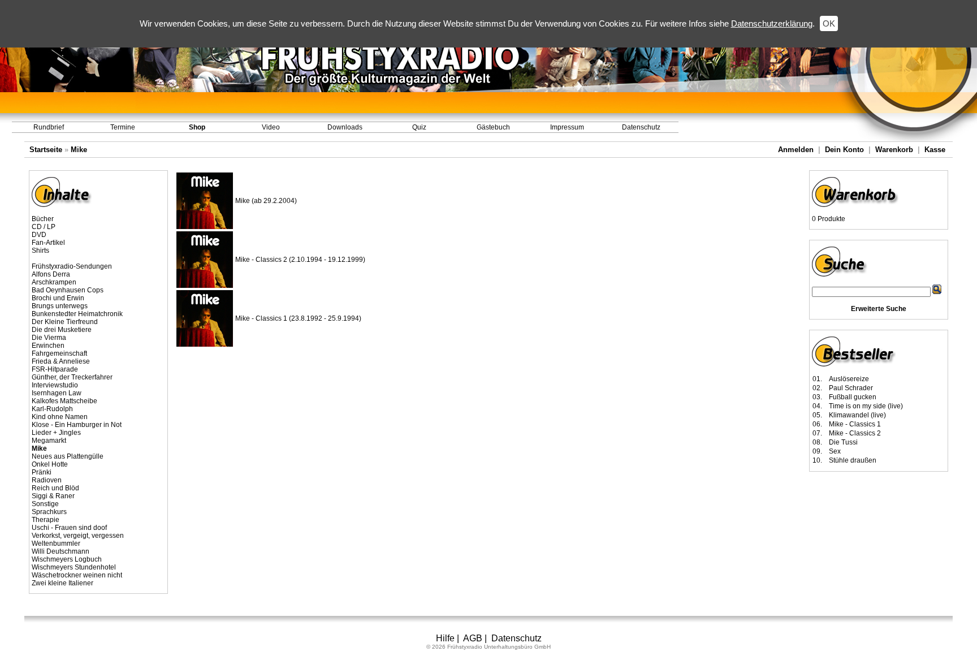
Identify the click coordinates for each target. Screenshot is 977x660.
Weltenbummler (56, 543)
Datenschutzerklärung (771, 23)
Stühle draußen (852, 460)
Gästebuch (493, 127)
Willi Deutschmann (60, 551)
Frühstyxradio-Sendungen (72, 266)
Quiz (419, 127)
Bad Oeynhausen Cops (67, 290)
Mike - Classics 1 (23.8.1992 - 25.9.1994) (298, 318)
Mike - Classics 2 (855, 433)
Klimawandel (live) (857, 415)
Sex (835, 451)
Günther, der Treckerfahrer (72, 377)
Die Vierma (49, 338)
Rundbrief (48, 127)
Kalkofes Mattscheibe (64, 401)
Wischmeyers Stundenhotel (74, 567)
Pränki (41, 472)
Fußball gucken (852, 397)
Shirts (40, 250)
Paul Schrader (851, 388)
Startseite (45, 149)
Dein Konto (844, 149)
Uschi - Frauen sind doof (69, 528)
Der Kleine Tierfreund (65, 322)
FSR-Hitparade (55, 369)
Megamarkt (49, 441)
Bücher (43, 219)
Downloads (344, 127)
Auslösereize (849, 379)
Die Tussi (843, 442)
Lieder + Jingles (56, 433)
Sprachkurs (49, 512)
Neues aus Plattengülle (67, 456)
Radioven (47, 480)
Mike (79, 149)
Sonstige (45, 504)
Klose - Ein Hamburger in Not (77, 425)
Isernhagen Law (56, 393)
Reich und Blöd (55, 488)
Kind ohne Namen (60, 417)
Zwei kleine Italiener (62, 583)
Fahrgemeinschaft (59, 353)
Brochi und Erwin (58, 298)
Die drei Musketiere (62, 330)
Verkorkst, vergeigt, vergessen (78, 536)
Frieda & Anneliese (61, 361)
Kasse (934, 149)
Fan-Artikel (48, 243)
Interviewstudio (55, 385)
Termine (122, 127)
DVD (39, 235)
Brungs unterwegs (60, 306)
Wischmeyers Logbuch (67, 559)
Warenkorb (894, 149)
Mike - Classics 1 (855, 424)
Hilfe (445, 638)
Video (271, 127)
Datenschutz (641, 127)
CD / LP (43, 227)
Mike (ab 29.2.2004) (266, 201)
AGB (472, 638)
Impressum (567, 127)
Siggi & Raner (53, 496)
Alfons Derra (51, 274)
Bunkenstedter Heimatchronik (77, 314)
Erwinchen (48, 346)
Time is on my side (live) (866, 406)
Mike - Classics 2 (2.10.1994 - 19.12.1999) (300, 260)
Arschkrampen (54, 282)
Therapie (45, 520)
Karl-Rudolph (52, 409)
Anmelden (796, 149)
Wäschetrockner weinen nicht (77, 575)
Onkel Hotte (50, 464)
